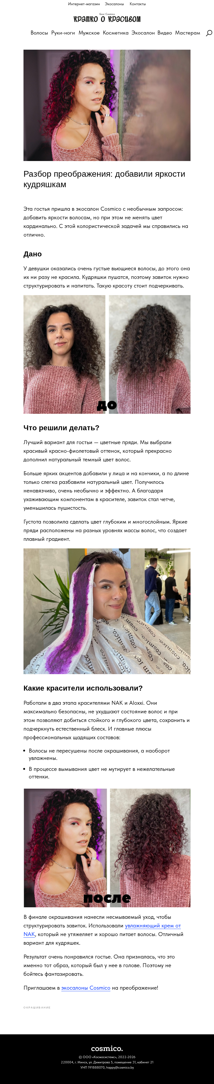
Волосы (39, 32)
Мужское (89, 32)
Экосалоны (114, 4)
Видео (164, 32)
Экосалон (143, 32)
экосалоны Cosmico (85, 987)
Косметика (116, 32)
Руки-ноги (63, 32)
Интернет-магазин (84, 4)
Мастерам (187, 32)
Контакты (138, 4)
